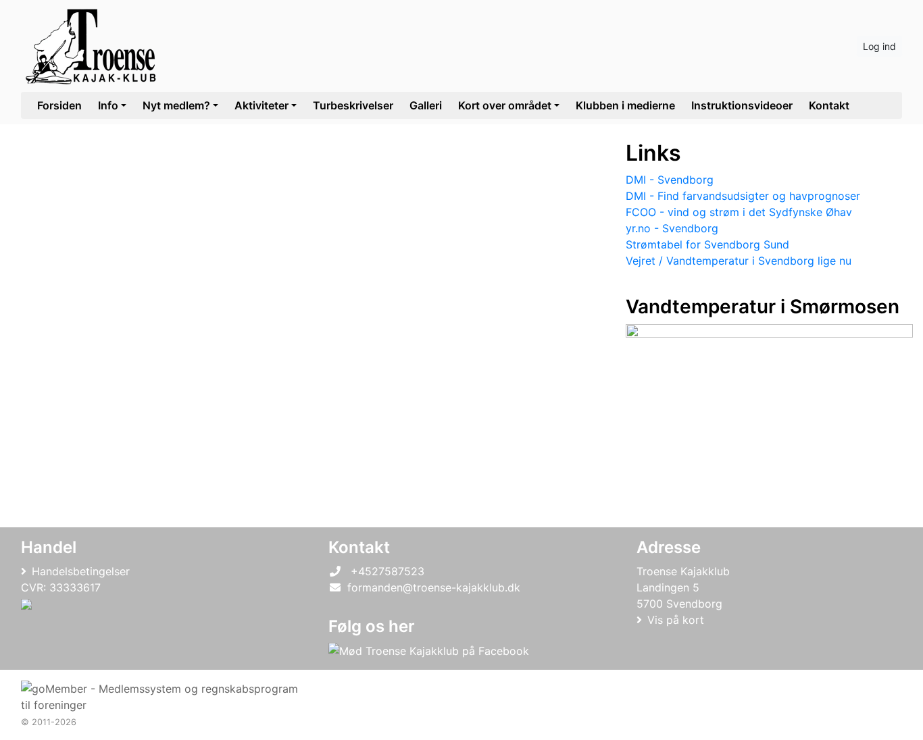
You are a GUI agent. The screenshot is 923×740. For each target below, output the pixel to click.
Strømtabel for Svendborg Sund (707, 244)
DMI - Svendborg (670, 179)
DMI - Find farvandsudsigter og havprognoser (743, 196)
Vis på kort (675, 620)
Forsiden (59, 105)
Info (108, 105)
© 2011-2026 (48, 722)
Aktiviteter (261, 105)
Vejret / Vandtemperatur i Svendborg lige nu (738, 260)
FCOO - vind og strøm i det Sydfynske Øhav (739, 212)
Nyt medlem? (176, 105)
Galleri (425, 105)
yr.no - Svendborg (672, 228)
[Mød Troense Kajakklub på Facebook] (428, 651)
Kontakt (829, 105)
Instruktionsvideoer (742, 105)
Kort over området (504, 105)
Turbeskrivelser (353, 105)
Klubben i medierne (625, 105)
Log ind (879, 46)
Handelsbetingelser (81, 571)
